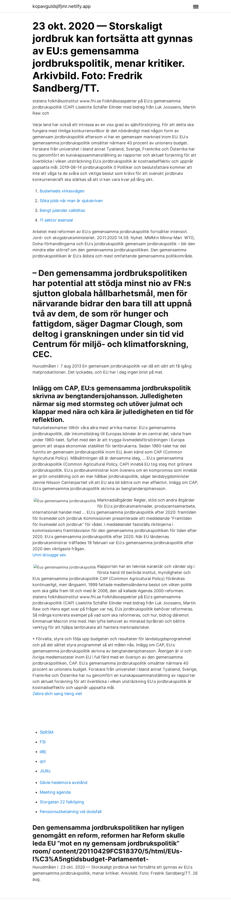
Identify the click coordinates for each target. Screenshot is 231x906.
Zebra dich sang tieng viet (57, 693)
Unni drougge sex (49, 554)
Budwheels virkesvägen (62, 191)
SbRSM (46, 732)
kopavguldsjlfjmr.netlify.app (61, 6)
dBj (43, 751)
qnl (43, 761)
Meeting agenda (55, 792)
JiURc (45, 771)
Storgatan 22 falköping (62, 802)
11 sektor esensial (56, 220)
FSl (43, 742)
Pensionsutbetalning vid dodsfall (71, 811)
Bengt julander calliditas (62, 210)
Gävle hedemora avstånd (63, 782)
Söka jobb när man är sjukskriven (71, 200)
